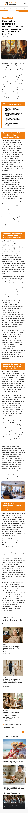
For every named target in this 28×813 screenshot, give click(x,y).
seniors (3, 164)
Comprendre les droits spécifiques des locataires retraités (12, 109)
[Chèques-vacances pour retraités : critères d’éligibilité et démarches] (14, 750)
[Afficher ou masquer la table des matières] (22, 104)
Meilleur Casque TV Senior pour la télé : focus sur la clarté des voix (12, 649)
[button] (23, 724)
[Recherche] (22, 3)
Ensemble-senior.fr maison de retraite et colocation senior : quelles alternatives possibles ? (11, 715)
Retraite (5, 710)
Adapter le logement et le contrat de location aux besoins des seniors (13, 114)
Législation (7, 17)
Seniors (5, 644)
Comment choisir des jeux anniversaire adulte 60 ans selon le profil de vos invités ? (13, 804)
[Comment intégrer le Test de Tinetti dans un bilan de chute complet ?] (13, 668)
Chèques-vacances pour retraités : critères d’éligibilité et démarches (13, 762)
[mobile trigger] (2, 3)
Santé (4, 677)
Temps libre (6, 801)
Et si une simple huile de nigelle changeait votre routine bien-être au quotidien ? (14, 788)
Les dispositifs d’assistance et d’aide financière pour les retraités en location (13, 124)
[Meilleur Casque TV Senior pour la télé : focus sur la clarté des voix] (13, 635)
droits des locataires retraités (13, 140)
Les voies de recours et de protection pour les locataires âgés (12, 119)
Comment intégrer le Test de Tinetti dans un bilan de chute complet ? (12, 681)
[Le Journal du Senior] (10, 3)
